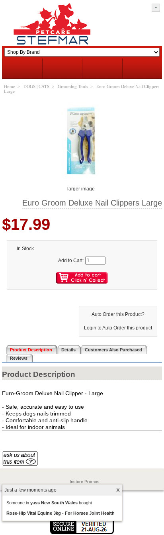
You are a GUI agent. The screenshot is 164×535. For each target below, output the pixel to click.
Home (9, 86)
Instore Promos (85, 481)
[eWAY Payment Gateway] (82, 532)
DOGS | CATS (36, 86)
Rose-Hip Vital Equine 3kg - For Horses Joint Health (60, 513)
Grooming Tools (73, 86)
